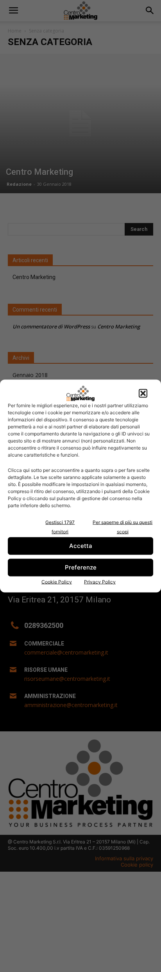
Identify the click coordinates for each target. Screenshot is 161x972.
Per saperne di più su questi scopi (122, 526)
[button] (143, 393)
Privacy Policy (100, 581)
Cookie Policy (56, 581)
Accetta (80, 545)
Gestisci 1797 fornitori (60, 526)
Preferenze (81, 567)
